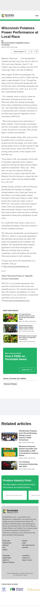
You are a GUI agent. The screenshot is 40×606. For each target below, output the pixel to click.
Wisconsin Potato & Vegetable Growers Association (15, 44)
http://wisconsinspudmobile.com (16, 266)
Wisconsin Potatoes (10, 384)
